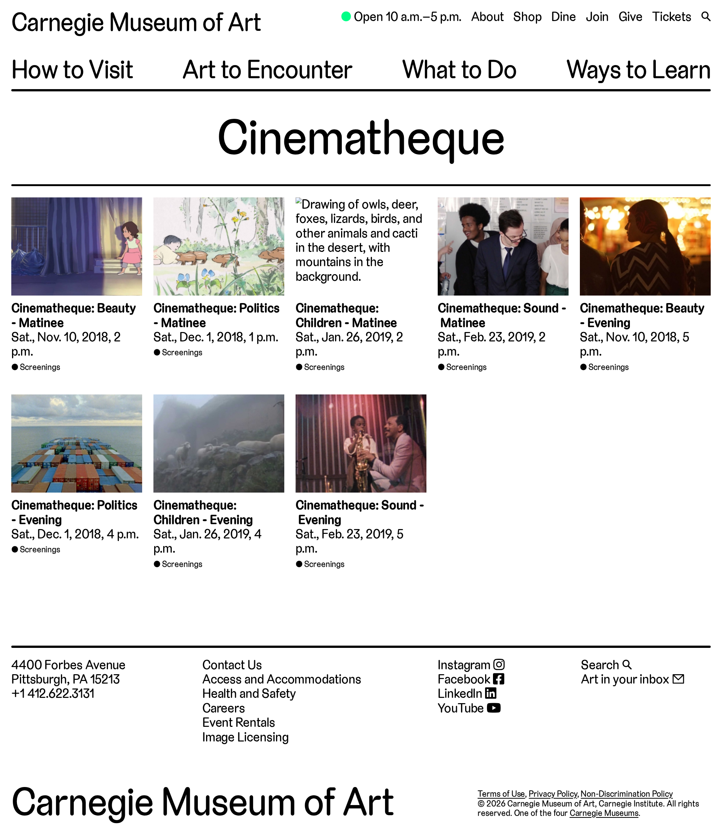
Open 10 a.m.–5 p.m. (401, 17)
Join (597, 17)
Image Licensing (245, 737)
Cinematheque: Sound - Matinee (502, 315)
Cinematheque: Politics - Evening (74, 512)
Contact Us (232, 665)
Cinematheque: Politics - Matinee (216, 315)
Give (631, 17)
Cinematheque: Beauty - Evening (642, 315)
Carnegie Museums (604, 813)
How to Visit (72, 69)
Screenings (40, 367)
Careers (223, 708)
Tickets (671, 17)
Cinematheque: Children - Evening (203, 512)
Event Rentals (238, 722)
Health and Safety (249, 693)
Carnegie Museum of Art (136, 22)
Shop (527, 17)
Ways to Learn (638, 69)
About (487, 17)
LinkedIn (461, 694)
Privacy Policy (553, 794)
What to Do (459, 69)
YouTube (462, 708)
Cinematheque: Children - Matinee (346, 315)
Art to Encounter (267, 69)
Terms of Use (501, 794)
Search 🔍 (606, 665)
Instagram (465, 665)
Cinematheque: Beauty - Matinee (73, 315)
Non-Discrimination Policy (627, 794)
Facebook (465, 679)
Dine (563, 17)
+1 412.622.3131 (52, 693)
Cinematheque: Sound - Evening (360, 512)
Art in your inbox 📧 (633, 679)
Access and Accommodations (281, 679)
